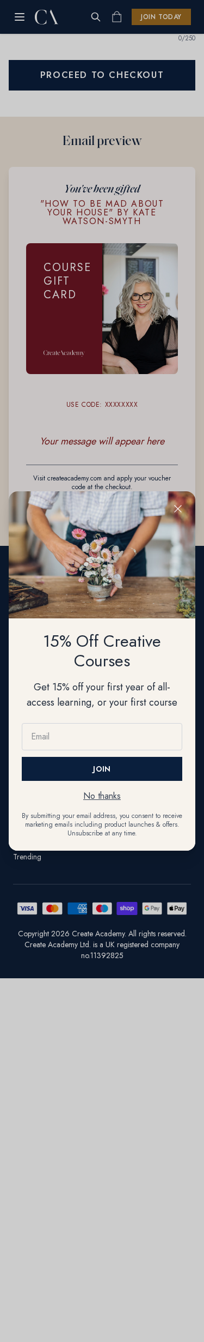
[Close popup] (178, 509)
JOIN (101, 768)
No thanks (102, 796)
